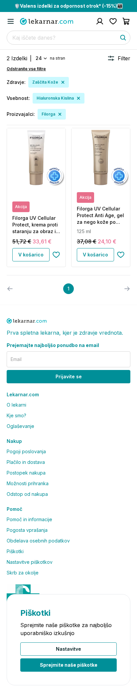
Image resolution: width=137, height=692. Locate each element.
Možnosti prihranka (28, 483)
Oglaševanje (20, 426)
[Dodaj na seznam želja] (56, 255)
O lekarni (16, 405)
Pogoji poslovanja (26, 451)
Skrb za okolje (23, 572)
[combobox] (41, 58)
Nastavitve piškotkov (30, 562)
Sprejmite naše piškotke (68, 665)
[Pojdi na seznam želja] (113, 21)
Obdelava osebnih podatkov (38, 540)
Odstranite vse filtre (26, 68)
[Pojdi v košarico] (126, 21)
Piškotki (15, 551)
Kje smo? (16, 415)
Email (16, 359)
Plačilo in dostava (26, 462)
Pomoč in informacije (29, 519)
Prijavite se (69, 376)
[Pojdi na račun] (100, 21)
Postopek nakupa (26, 473)
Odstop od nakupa (27, 494)
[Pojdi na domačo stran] (46, 21)
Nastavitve (68, 649)
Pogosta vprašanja (27, 530)
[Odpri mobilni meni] (11, 21)
